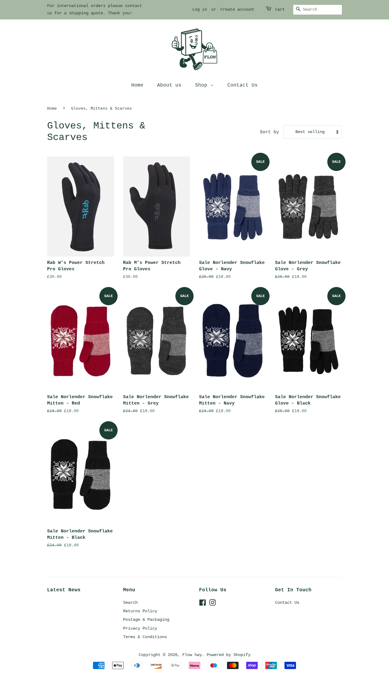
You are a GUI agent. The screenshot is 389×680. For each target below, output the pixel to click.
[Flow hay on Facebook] (202, 604)
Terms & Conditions (145, 636)
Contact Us (242, 85)
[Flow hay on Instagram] (212, 604)
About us (169, 85)
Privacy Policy (140, 628)
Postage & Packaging (146, 619)
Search (130, 602)
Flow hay (192, 654)
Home (137, 85)
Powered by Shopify (228, 654)
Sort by (269, 132)
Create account (237, 9)
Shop (202, 85)
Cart (280, 9)
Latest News (64, 590)
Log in (199, 9)
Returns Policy (140, 611)
